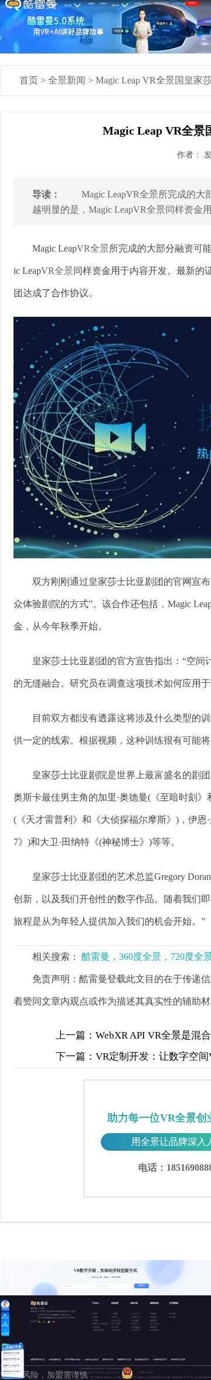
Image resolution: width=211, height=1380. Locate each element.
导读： (46, 194)
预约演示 (192, 3)
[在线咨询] (5, 1305)
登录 (178, 3)
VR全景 (93, 248)
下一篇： (76, 1056)
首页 (28, 80)
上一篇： (76, 1035)
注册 (183, 3)
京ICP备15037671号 (100, 1372)
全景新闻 (67, 80)
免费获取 (141, 1286)
